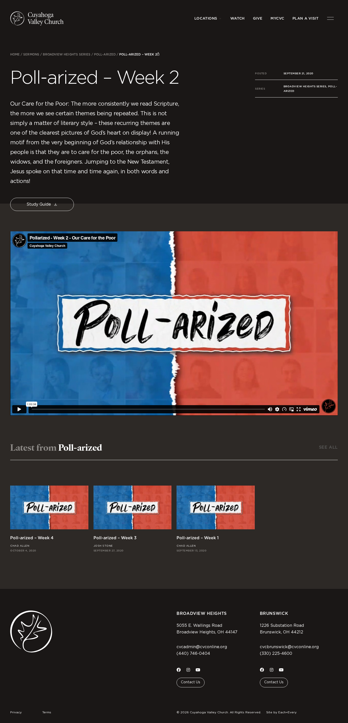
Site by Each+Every (281, 712)
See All (328, 447)
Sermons (31, 54)
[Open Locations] (220, 18)
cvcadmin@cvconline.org (202, 647)
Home (15, 54)
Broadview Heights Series (66, 54)
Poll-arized (105, 54)
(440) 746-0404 (193, 653)
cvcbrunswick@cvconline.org (289, 647)
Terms (46, 712)
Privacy (16, 712)
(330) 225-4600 (276, 653)
